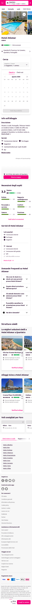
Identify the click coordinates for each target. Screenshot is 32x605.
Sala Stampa (4, 520)
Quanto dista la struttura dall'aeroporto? (14, 287)
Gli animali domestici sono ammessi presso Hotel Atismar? (15, 296)
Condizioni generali (6, 499)
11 (8, 92)
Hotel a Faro (6, 447)
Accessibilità (4, 545)
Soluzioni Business (6, 523)
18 (8, 96)
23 (27, 96)
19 (12, 96)
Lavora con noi (5, 511)
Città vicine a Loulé (8, 439)
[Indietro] (5, 77)
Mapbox (19, 158)
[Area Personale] (30, 2)
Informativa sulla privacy (8, 502)
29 (23, 101)
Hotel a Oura (6, 460)
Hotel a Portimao (7, 450)
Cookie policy (5, 505)
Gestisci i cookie (5, 508)
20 (16, 96)
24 (4, 101)
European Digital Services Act (9, 542)
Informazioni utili (6, 539)
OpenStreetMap (26, 158)
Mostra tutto (5, 152)
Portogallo (11, 9)
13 (16, 92)
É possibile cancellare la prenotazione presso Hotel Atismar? (15, 305)
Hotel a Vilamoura (8, 452)
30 (27, 101)
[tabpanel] (16, 457)
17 (4, 96)
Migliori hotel (5, 566)
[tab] (9, 438)
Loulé (18, 9)
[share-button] (24, 14)
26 (12, 101)
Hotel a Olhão (7, 468)
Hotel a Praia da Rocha (9, 455)
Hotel (3, 9)
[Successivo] (27, 77)
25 (8, 101)
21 (19, 96)
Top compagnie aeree (7, 555)
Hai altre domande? (13, 312)
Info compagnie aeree (7, 536)
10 (4, 92)
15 (23, 92)
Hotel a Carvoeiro (8, 463)
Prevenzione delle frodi (7, 548)
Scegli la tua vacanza (7, 563)
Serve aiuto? (4, 530)
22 (23, 96)
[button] (14, 23)
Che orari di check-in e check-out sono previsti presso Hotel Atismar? (14, 279)
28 (19, 101)
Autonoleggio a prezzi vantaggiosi (10, 557)
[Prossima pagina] (29, 438)
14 (19, 92)
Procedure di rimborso (7, 533)
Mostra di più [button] (7, 260)
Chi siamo (4, 496)
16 (27, 92)
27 (16, 101)
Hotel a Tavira (7, 466)
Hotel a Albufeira (7, 445)
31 (4, 105)
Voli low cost (4, 560)
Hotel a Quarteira (8, 458)
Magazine (4, 569)
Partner (3, 517)
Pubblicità (4, 514)
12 (12, 92)
